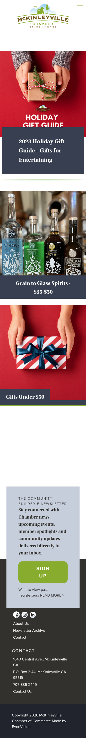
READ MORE (50, 595)
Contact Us (22, 691)
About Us (21, 623)
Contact (19, 637)
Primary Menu (83, 7)
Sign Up (43, 572)
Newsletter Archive (29, 630)
